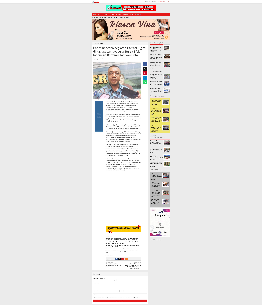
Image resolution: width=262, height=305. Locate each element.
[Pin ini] (145, 73)
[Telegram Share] (145, 78)
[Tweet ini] (145, 69)
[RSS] (126, 259)
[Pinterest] (122, 259)
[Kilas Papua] (96, 1)
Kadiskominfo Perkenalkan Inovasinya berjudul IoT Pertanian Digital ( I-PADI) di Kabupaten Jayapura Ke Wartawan (133, 265)
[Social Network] (168, 1)
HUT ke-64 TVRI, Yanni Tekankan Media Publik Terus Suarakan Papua (122, 249)
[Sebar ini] (145, 64)
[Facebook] (116, 259)
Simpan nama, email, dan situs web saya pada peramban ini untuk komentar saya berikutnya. (117, 297)
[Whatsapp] (145, 82)
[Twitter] (119, 259)
